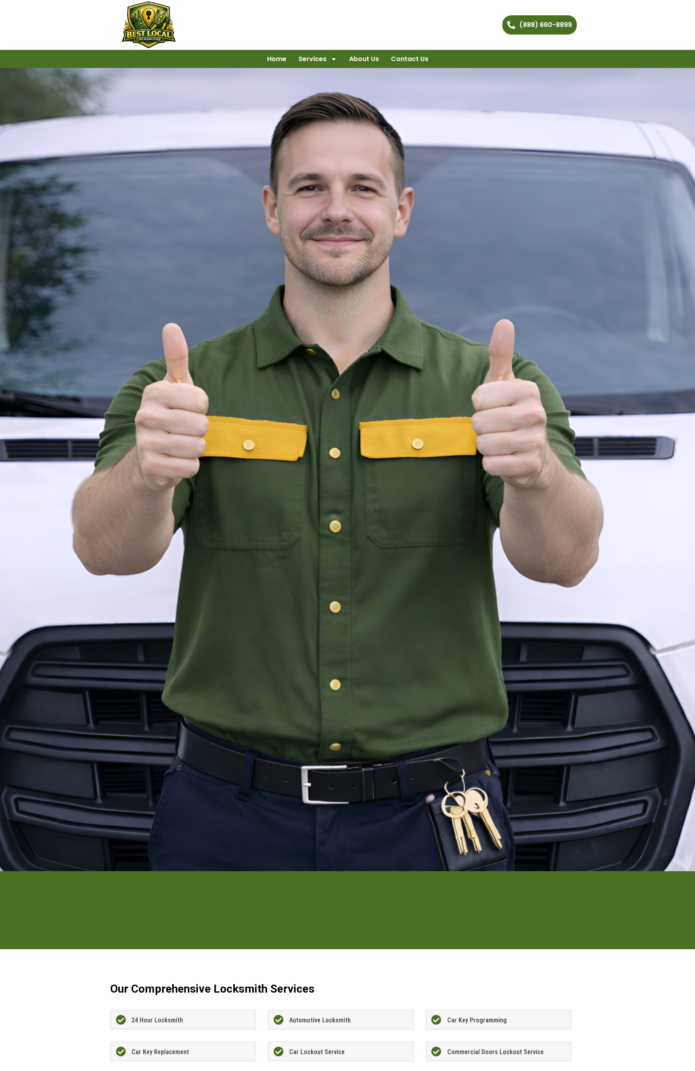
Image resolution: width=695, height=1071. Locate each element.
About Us (364, 59)
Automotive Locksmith (320, 1020)
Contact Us (409, 59)
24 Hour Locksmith (157, 1020)
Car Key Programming (477, 1020)
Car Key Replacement (160, 1052)
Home (276, 59)
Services (312, 59)
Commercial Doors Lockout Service (495, 1052)
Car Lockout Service (317, 1052)
